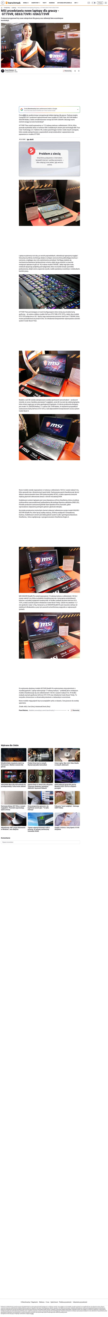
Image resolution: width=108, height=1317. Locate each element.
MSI (24, 115)
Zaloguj (100, 2)
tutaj (32, 1313)
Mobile (25, 2)
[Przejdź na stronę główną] (2, 4)
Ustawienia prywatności (79, 1302)
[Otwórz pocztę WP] (88, 2)
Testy (44, 2)
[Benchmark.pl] (14, 2)
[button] (93, 3)
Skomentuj (68, 71)
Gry (75, 2)
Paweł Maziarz (9, 70)
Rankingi (52, 2)
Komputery (35, 2)
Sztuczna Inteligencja (64, 2)
